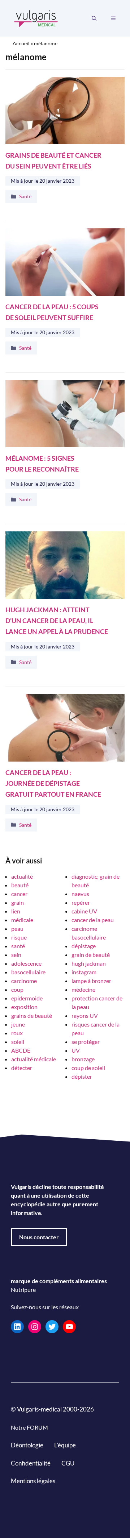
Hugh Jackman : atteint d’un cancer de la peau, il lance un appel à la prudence (56, 621)
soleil (17, 1041)
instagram (84, 972)
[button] (94, 18)
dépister (82, 1076)
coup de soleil (88, 1067)
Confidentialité (31, 1463)
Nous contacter (39, 1237)
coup (17, 989)
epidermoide (27, 998)
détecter (21, 1067)
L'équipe (65, 1445)
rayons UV (85, 1015)
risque (19, 937)
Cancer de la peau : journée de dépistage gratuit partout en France (53, 783)
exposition (24, 1006)
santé (18, 945)
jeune (18, 1024)
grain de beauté (91, 954)
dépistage (84, 945)
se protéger (86, 1041)
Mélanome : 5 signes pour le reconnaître (42, 464)
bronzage (83, 1059)
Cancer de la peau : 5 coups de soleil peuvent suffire (52, 312)
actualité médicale (33, 1059)
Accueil (21, 43)
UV (76, 1050)
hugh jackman (89, 963)
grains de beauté (31, 1015)
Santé (25, 196)
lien (15, 911)
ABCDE (20, 1050)
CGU (67, 1463)
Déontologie (27, 1445)
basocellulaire (28, 972)
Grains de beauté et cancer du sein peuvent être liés (53, 160)
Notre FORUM (29, 1427)
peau (17, 928)
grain (17, 902)
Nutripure (23, 1289)
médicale (22, 919)
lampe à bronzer (91, 980)
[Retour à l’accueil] (36, 17)
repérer (81, 902)
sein (16, 954)
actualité (22, 876)
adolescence (26, 963)
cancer (19, 893)
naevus (80, 893)
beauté (20, 885)
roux (17, 1032)
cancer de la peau (93, 919)
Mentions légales (33, 1481)
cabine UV (84, 911)
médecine (83, 989)
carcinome (24, 980)
